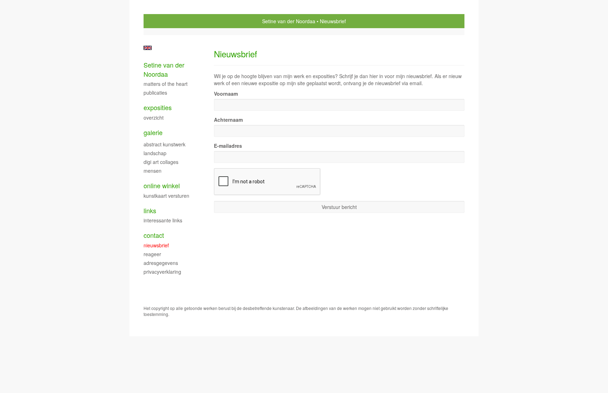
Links (150, 210)
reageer (152, 254)
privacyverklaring (162, 271)
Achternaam (228, 119)
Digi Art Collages (161, 161)
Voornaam (226, 93)
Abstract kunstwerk (164, 144)
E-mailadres (228, 145)
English (148, 48)
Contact (154, 235)
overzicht (154, 117)
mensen (153, 170)
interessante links (163, 220)
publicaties (155, 92)
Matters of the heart (166, 83)
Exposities (158, 107)
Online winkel (162, 185)
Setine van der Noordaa (288, 21)
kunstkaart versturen (166, 195)
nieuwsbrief (156, 245)
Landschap (155, 153)
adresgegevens (161, 262)
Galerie (153, 132)
